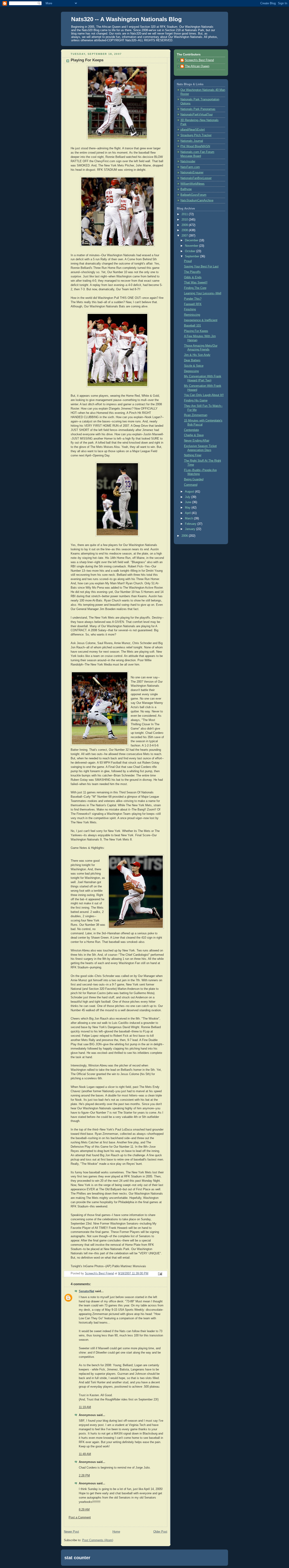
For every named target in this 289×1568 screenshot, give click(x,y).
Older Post (160, 1531)
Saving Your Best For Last (201, 266)
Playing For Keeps (196, 331)
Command (190, 484)
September (192, 256)
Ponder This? (192, 298)
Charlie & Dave (194, 435)
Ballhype (186, 189)
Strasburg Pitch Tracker (196, 135)
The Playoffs (192, 272)
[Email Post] (160, 1273)
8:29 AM (84, 1509)
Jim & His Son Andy (197, 355)
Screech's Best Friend (199, 60)
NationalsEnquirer (191, 172)
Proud (188, 261)
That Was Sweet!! (195, 282)
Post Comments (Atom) (97, 1540)
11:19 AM (85, 1407)
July (188, 497)
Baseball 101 (192, 325)
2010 (185, 219)
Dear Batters (192, 360)
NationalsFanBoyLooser (196, 178)
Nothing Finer (192, 455)
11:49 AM (85, 1454)
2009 (185, 225)
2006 (185, 535)
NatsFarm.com (190, 167)
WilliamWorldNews (192, 183)
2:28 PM (84, 1475)
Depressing (191, 371)
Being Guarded (193, 479)
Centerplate (191, 430)
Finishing (190, 309)
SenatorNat (86, 1291)
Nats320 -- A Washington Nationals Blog (126, 19)
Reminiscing (192, 314)
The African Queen (197, 66)
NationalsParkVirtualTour (196, 114)
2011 (185, 214)
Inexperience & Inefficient (200, 320)
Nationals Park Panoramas (197, 109)
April (188, 513)
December (192, 240)
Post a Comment (80, 1517)
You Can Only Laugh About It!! (204, 395)
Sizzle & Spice (193, 365)
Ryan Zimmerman (195, 415)
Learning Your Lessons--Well (202, 293)
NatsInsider (187, 161)
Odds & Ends (193, 277)
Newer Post (71, 1531)
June (188, 502)
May (188, 507)
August (190, 491)
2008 (185, 230)
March (189, 518)
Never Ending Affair (196, 440)
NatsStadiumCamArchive (196, 200)
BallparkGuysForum (193, 194)
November (192, 245)
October (190, 251)
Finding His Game (195, 400)
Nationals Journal (191, 141)
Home (116, 1531)
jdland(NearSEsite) (192, 129)
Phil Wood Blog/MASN (195, 146)
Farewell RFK (193, 304)
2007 (185, 235)
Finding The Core (195, 288)
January (190, 529)
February (191, 523)
